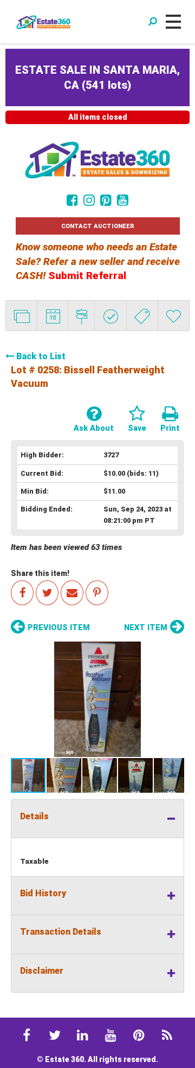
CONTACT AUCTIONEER (97, 226)
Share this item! (40, 573)
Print (170, 428)
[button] (97, 699)
